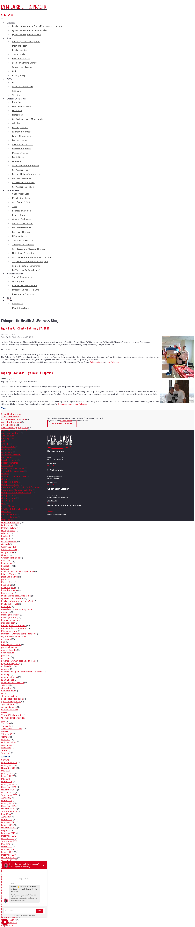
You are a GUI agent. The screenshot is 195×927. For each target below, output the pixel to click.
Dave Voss (6, 511)
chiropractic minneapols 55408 (16, 492)
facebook (5, 536)
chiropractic (7, 479)
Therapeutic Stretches (23, 244)
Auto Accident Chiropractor (25, 165)
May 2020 (5, 770)
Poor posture (7, 652)
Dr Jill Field (6, 519)
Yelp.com (5, 753)
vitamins (5, 736)
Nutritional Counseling (23, 253)
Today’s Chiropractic (22, 277)
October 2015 (7, 792)
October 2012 (7, 838)
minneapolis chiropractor (13, 628)
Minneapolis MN (9, 631)
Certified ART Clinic (21, 202)
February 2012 (8, 849)
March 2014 (6, 819)
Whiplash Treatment (22, 178)
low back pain (8, 587)
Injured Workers (9, 574)
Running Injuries (20, 127)
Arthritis (5, 443)
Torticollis (6, 726)
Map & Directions (20, 308)
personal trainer (9, 647)
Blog (9, 297)
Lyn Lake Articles (20, 50)
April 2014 (6, 816)
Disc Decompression (22, 106)
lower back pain (9, 590)
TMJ (3, 720)
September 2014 (9, 811)
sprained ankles (9, 707)
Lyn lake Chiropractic (11, 598)
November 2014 (9, 808)
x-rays (4, 750)
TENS (14, 206)
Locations (11, 23)
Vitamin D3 (6, 734)
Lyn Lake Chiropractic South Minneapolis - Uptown (37, 26)
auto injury (6, 452)
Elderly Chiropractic (21, 148)
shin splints (7, 688)
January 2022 (7, 765)
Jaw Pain (5, 579)
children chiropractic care (13, 476)
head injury (6, 563)
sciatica (5, 685)
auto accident (8, 446)
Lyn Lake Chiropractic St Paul (26, 34)
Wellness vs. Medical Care (24, 285)
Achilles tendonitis (10, 416)
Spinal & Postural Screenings (26, 266)
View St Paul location (62, 423)
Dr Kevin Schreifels (10, 522)
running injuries (9, 677)
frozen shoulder (9, 541)
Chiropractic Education (23, 294)
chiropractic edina (10, 484)
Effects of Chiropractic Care (25, 289)
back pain (6, 457)
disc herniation (8, 514)
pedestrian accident (11, 644)
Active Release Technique (13, 419)
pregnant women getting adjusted (18, 660)
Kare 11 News (7, 582)
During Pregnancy (21, 140)
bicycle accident (9, 460)
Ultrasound (17, 161)
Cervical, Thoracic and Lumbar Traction (31, 257)
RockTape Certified (21, 210)
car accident (7, 465)
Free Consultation (21, 58)
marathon (6, 606)
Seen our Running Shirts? (24, 62)
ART (3, 441)
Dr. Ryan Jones (8, 530)
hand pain (6, 560)
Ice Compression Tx (21, 227)
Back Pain (17, 102)
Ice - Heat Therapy (21, 232)
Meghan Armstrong (10, 620)
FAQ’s (9, 79)
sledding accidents (10, 696)
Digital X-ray (18, 157)
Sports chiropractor (11, 701)
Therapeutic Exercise (22, 240)
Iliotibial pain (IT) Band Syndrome (17, 571)
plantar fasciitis (9, 650)
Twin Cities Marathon (11, 728)
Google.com (7, 552)
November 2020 (9, 768)
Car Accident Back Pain (23, 186)
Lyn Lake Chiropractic (16, 99)
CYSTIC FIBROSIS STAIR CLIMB (15, 509)
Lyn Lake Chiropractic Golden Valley (29, 30)
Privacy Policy (18, 75)
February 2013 (8, 833)
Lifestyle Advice (19, 236)
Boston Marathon (9, 462)
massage (5, 612)
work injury (6, 745)
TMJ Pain (5, 723)
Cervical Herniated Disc (12, 471)
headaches (6, 565)
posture (5, 655)
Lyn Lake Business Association (16, 595)
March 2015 (6, 800)
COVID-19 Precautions (22, 86)
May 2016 (5, 778)
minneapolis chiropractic (13, 625)
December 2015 (8, 787)
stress (4, 712)
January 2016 (7, 784)
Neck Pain (17, 110)
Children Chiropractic (22, 144)
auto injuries (7, 449)
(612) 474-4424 (52, 501)
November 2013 (9, 827)
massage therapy (9, 617)
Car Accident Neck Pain (23, 182)
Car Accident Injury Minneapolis (27, 119)
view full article (113, 362)
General (5, 544)
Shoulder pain (8, 690)
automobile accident (11, 454)
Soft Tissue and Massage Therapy (28, 249)
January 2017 (7, 776)
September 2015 (9, 795)
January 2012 (7, 852)
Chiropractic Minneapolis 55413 (16, 490)
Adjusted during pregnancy (14, 427)
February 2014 (8, 822)
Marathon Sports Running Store (16, 609)
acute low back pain (11, 422)
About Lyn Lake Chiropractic (26, 41)
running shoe (7, 679)
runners (5, 669)
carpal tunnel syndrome (12, 468)
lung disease (7, 593)
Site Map (16, 91)
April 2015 (6, 797)
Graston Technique (21, 219)
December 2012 (8, 835)
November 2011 (9, 857)
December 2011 (8, 854)
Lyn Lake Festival (9, 603)
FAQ (14, 82)
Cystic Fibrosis (8, 506)
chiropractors (8, 498)
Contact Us (17, 303)
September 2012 (9, 841)
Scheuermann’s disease (12, 682)
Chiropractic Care (20, 193)
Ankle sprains (7, 438)
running (5, 674)
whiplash (5, 739)
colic (3, 503)
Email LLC (50, 465)
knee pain (6, 584)
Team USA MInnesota (11, 715)
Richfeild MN (7, 666)
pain (3, 641)
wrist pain (6, 747)
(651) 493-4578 (52, 482)
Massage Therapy (20, 153)
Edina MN (5, 533)
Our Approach (19, 281)
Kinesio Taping (19, 215)
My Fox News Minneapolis (13, 636)
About (9, 38)
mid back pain (8, 622)
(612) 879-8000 (52, 463)
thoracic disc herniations (13, 717)
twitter (4, 731)
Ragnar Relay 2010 (10, 663)
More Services (13, 190)
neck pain (6, 639)
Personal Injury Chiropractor (26, 174)
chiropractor (7, 495)
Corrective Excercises (22, 223)
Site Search (17, 95)
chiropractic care (9, 481)
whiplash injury (8, 742)
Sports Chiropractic (21, 131)
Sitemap (50, 511)
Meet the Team (19, 45)
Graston (5, 555)
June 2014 (5, 814)
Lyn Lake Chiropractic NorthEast (17, 601)
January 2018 (7, 773)
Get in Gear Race (9, 549)
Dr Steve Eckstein (9, 528)
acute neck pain (9, 424)
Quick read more (97, 362)
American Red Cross (11, 433)
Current (5, 759)
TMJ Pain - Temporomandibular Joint (30, 261)
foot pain (5, 538)
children (5, 473)
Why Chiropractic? (15, 274)
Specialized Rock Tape (12, 698)
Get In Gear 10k (8, 547)
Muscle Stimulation (21, 198)
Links (14, 71)
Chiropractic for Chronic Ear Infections (20, 487)
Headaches (17, 114)
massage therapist (10, 614)
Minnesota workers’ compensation (18, 633)
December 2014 (8, 806)
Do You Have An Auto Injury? (26, 270)
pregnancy (6, 658)
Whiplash (16, 123)
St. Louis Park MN (9, 709)
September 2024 (9, 762)
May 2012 (5, 844)
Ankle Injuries (7, 435)
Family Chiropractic (21, 136)
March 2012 (6, 846)
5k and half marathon (11, 414)
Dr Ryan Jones (8, 525)
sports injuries (8, 704)
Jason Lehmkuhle (9, 576)
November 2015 (9, 789)
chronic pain (7, 500)
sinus (3, 693)
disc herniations (9, 517)
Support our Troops (22, 67)
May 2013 (5, 830)
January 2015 (7, 803)
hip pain (5, 568)
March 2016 (6, 781)
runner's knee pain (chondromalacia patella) (22, 671)
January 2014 (7, 825)
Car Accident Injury (21, 170)
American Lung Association (14, 430)
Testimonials (18, 54)
